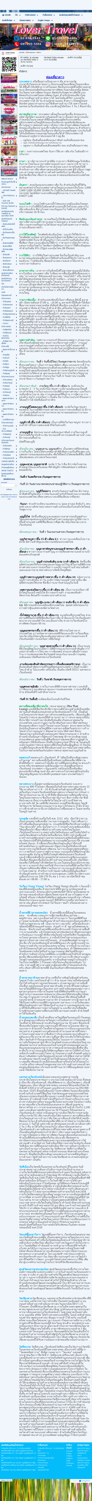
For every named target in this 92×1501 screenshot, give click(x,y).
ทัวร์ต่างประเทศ (30, 52)
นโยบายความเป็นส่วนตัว (11, 497)
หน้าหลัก (21, 52)
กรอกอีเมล (4, 482)
